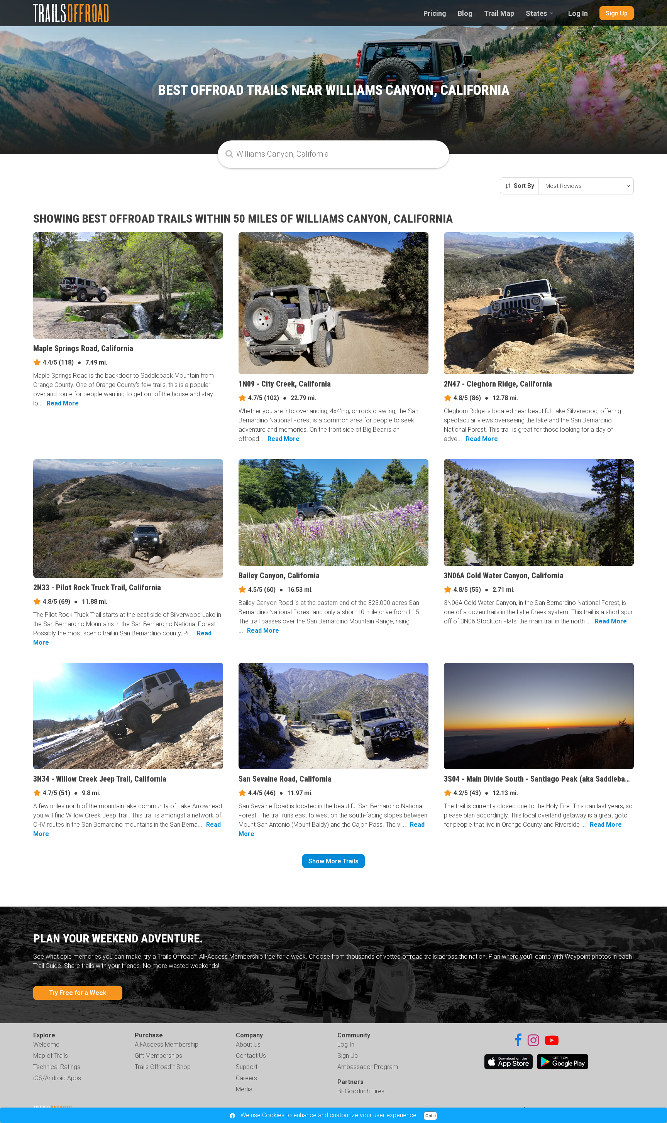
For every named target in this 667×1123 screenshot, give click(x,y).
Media (244, 1089)
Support (246, 1067)
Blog (465, 13)
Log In (578, 13)
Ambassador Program (367, 1067)
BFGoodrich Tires (360, 1091)
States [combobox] (536, 13)
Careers (246, 1078)
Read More (63, 403)
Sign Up (617, 13)
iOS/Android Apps (57, 1078)
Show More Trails (333, 861)
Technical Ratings (56, 1067)
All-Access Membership (166, 1044)
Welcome (46, 1044)
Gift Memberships (158, 1055)
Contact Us (251, 1055)
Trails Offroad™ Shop (163, 1067)
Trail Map (499, 13)
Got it (430, 1115)
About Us (248, 1044)
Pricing (434, 13)
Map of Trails (50, 1055)
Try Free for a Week (78, 992)
